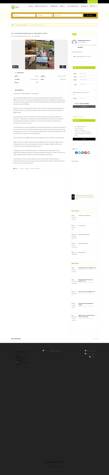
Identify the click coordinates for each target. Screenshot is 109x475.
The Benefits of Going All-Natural (84, 215)
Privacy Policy (20, 360)
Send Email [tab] (78, 67)
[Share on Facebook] (76, 152)
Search (91, 15)
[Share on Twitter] (79, 152)
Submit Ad (94, 6)
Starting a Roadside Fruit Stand (83, 234)
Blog (63, 6)
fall (19, 168)
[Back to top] (104, 466)
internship (33, 168)
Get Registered (93, 1)
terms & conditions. (84, 103)
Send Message (84, 106)
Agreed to (82, 103)
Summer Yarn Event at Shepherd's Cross (86, 291)
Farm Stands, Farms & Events (21, 25)
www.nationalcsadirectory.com (54, 462)
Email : (75, 76)
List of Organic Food (82, 225)
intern (22, 168)
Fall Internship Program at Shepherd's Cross (29, 33)
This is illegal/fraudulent (80, 126)
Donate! (18, 356)
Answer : (75, 99)
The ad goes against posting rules (83, 133)
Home (31, 6)
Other (76, 135)
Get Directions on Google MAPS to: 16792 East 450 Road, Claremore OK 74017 (84, 196)
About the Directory (41, 6)
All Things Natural (74, 6)
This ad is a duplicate (80, 130)
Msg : (75, 84)
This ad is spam (78, 128)
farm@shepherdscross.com (84, 40)
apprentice (27, 168)
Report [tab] (78, 120)
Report (84, 139)
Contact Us (85, 6)
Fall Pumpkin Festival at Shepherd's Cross (87, 267)
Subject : (75, 80)
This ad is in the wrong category (83, 131)
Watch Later (79, 117)
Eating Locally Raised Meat (83, 243)
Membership (55, 6)
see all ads (80, 47)
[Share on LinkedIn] (82, 152)
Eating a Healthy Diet (82, 252)
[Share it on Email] (88, 152)
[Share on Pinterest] (85, 152)
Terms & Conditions (21, 358)
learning (37, 168)
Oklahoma (37, 36)
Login (85, 1)
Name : (75, 73)
